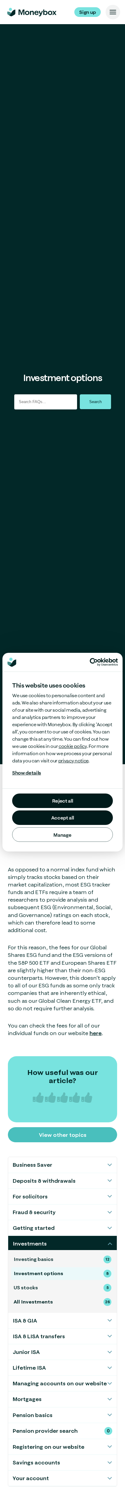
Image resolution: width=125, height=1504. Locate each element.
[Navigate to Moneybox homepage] (31, 12)
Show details (26, 773)
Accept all (62, 818)
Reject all (62, 801)
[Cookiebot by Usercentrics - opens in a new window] (104, 662)
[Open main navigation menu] (113, 12)
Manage (62, 835)
